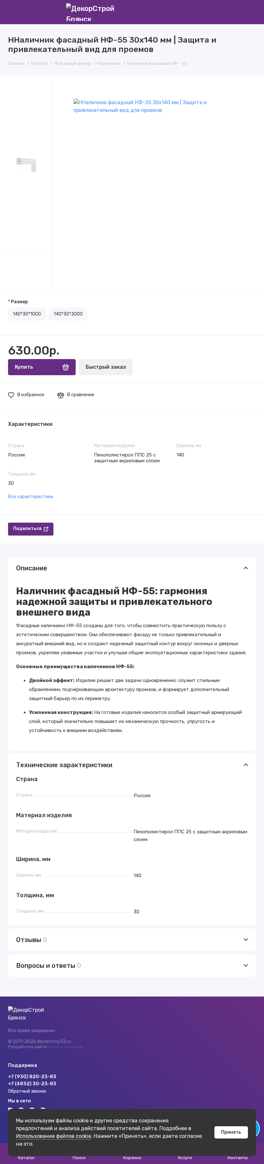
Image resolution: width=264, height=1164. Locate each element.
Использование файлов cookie (53, 1136)
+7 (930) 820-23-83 (32, 1076)
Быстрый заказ (106, 367)
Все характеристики (30, 496)
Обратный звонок (27, 1091)
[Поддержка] (252, 12)
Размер (19, 302)
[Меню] (12, 12)
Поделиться (27, 528)
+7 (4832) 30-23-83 (32, 1084)
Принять (231, 1132)
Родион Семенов (65, 1046)
